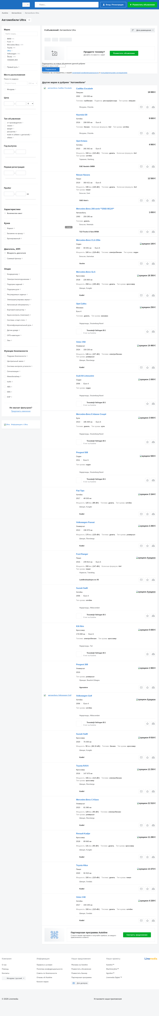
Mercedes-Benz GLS (85, 272)
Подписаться (50, 69)
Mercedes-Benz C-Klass (87, 800)
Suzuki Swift (82, 588)
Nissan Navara (83, 175)
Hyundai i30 (81, 115)
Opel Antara (81, 141)
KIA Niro (80, 626)
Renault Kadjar (83, 834)
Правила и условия (44, 965)
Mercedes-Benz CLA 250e (88, 240)
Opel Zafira (81, 304)
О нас (4, 965)
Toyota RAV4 (82, 766)
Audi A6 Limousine (85, 376)
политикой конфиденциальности (85, 73)
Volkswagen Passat (85, 522)
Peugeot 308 (82, 664)
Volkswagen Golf (84, 696)
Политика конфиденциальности (49, 969)
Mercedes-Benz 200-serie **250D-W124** (95, 209)
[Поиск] (37, 4)
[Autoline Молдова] (10, 5)
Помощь (5, 969)
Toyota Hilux (82, 865)
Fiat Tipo (80, 491)
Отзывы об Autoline (44, 977)
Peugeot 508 (82, 452)
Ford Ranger (82, 554)
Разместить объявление (124, 53)
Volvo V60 (81, 342)
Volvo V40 (81, 897)
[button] (147, 107)
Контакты (5, 973)
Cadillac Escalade (84, 89)
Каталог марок (42, 982)
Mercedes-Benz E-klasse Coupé (91, 414)
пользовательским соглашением (114, 73)
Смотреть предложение (137, 935)
